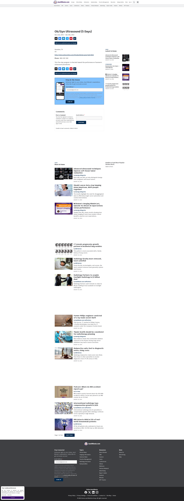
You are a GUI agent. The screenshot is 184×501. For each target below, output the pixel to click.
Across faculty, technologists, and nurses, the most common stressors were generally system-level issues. (88, 267)
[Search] (134, 2)
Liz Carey (77, 391)
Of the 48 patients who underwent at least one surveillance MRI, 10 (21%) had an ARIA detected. (89, 427)
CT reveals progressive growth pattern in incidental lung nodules (112, 85)
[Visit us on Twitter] (89, 492)
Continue (81, 122)
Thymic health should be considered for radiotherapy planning (89, 333)
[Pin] (71, 38)
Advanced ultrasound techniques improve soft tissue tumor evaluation (112, 56)
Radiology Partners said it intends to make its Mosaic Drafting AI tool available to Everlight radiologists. (88, 285)
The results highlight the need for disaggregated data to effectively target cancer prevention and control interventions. (89, 196)
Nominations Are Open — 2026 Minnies (112, 66)
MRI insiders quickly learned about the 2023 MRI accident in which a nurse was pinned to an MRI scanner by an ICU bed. (88, 395)
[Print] (56, 38)
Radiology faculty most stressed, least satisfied (87, 260)
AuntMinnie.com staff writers (83, 281)
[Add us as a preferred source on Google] (74, 38)
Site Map (109, 495)
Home (114, 495)
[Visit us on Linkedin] (93, 492)
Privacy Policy (71, 495)
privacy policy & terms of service (87, 97)
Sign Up (70, 101)
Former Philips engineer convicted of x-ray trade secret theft (88, 317)
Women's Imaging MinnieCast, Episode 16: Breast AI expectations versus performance (112, 75)
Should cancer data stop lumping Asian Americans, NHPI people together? (87, 187)
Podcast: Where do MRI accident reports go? (87, 388)
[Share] (59, 38)
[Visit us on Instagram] (97, 492)
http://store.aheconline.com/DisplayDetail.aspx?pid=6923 (74, 55)
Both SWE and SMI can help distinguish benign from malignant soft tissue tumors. (88, 178)
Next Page (69, 435)
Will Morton (78, 248)
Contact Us (102, 495)
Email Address (70, 86)
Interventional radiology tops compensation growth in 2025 (86, 404)
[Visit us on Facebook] (86, 492)
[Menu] (137, 2)
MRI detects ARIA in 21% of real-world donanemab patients (87, 421)
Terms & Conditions (92, 495)
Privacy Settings (81, 495)
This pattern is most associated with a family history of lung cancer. (87, 252)
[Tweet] (67, 38)
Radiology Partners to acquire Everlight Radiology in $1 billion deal (87, 277)
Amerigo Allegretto (80, 175)
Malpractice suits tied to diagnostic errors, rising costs (89, 349)
